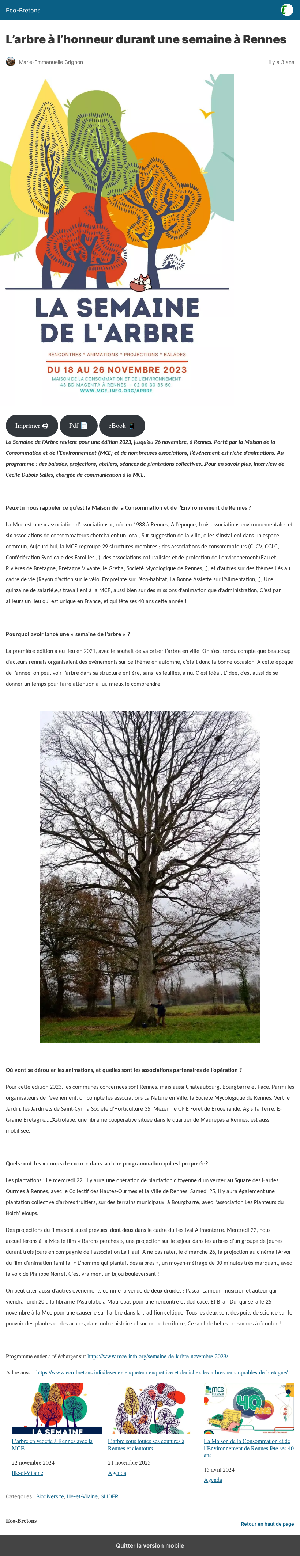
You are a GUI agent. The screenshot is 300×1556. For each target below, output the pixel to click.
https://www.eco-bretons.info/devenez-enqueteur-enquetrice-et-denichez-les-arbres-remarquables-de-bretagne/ (162, 1372)
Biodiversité (50, 1496)
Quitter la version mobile (150, 1545)
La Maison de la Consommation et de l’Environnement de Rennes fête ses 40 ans (249, 1447)
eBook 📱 (122, 425)
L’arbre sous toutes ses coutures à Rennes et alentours (146, 1444)
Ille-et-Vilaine (27, 1472)
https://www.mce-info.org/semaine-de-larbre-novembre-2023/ (157, 1356)
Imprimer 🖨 (32, 425)
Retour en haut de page (267, 1524)
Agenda (117, 1472)
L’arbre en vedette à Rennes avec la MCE (52, 1444)
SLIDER (109, 1496)
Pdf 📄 (78, 425)
